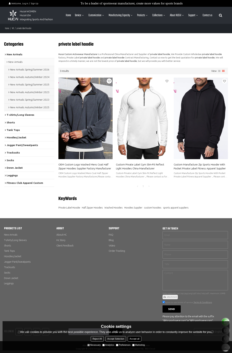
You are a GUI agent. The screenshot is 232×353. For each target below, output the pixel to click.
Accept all (134, 339)
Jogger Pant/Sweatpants (17, 261)
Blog (111, 240)
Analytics (109, 345)
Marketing (140, 345)
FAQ (111, 234)
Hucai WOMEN (28, 11)
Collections (157, 15)
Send (171, 309)
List (219, 71)
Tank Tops (9, 250)
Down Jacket (11, 278)
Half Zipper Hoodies (92, 207)
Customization (94, 15)
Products (141, 15)
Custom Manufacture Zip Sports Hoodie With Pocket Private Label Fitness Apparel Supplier (200, 166)
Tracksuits (9, 267)
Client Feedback (65, 245)
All (13, 28)
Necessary (95, 345)
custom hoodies (152, 207)
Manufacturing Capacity (119, 15)
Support (191, 15)
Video (112, 245)
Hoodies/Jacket (12, 256)
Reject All (97, 339)
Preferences (125, 345)
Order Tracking (117, 250)
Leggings (9, 283)
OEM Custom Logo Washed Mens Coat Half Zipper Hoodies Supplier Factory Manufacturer (84, 166)
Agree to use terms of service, (188, 302)
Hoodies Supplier (133, 207)
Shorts (7, 245)
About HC (61, 234)
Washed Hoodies (113, 207)
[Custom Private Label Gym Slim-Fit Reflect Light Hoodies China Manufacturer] (143, 118)
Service (78, 15)
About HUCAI (175, 15)
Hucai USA (25, 15)
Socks (7, 272)
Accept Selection (115, 339)
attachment (172, 297)
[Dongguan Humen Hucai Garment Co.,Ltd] (13, 15)
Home (68, 15)
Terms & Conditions (202, 302)
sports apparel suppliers (176, 207)
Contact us (207, 15)
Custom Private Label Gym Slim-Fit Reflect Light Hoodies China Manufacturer (140, 166)
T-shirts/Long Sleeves (15, 240)
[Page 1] (137, 186)
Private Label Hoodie (69, 207)
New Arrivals (10, 234)
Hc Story (60, 240)
